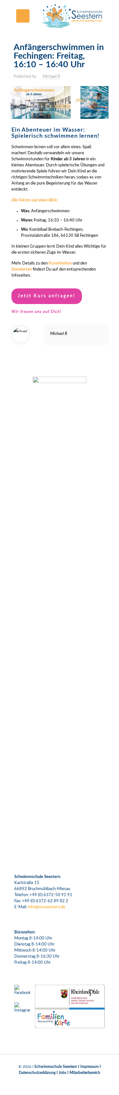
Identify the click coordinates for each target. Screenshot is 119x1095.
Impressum (89, 1067)
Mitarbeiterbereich (84, 1073)
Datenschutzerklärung (37, 1073)
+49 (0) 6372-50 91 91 (51, 895)
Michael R (51, 77)
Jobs (62, 1073)
